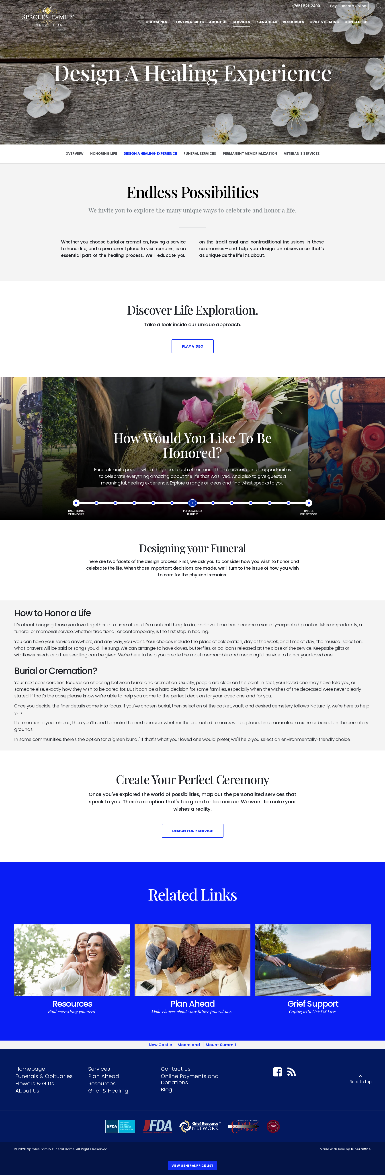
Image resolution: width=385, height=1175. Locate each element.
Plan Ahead (192, 1003)
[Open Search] (379, 6)
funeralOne (361, 1149)
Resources (72, 1003)
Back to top (361, 1081)
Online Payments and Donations (190, 1079)
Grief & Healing (108, 1090)
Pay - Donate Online (348, 5)
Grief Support (312, 1003)
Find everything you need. (72, 1011)
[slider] (192, 503)
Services (99, 1068)
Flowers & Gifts (34, 1083)
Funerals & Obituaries (44, 1076)
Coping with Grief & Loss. (313, 1011)
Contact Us (175, 1068)
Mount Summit (221, 1044)
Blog (166, 1089)
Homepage (30, 1068)
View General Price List (192, 1165)
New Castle (160, 1044)
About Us (27, 1090)
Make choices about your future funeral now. (192, 1011)
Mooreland (189, 1044)
